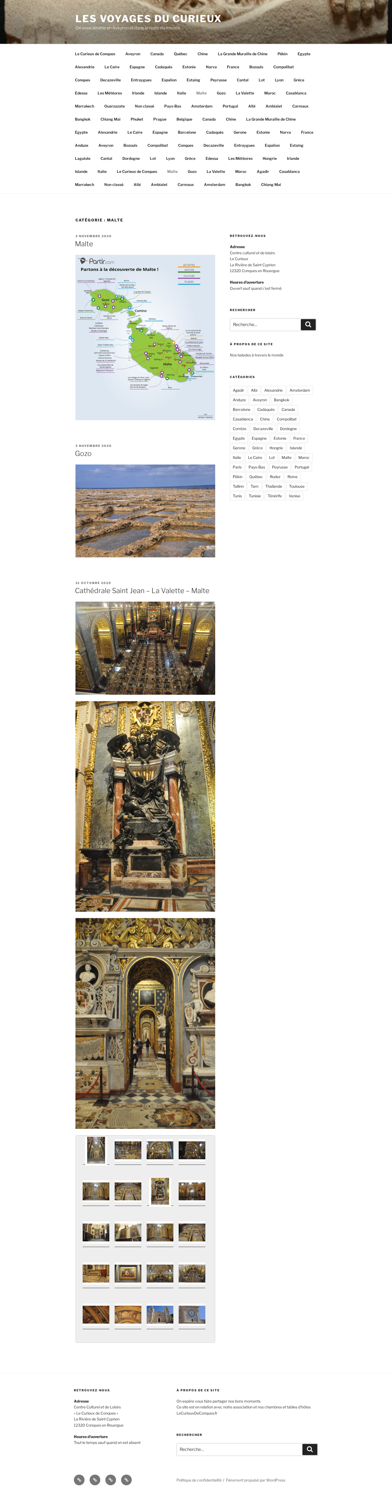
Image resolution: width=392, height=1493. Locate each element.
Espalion (169, 80)
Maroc (270, 93)
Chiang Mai (111, 119)
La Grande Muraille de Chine (242, 53)
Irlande (138, 93)
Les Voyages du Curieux (148, 19)
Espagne (137, 67)
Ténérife (275, 496)
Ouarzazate (114, 106)
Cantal (243, 80)
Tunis (237, 496)
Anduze (81, 145)
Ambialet (274, 106)
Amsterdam (202, 106)
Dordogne (131, 158)
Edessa (81, 93)
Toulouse (297, 486)
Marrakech (84, 106)
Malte (201, 93)
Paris (237, 467)
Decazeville (110, 80)
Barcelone (187, 132)
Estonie (189, 67)
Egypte (304, 53)
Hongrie (270, 158)
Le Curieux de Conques (95, 53)
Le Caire (112, 67)
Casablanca (296, 93)
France (233, 67)
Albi (251, 106)
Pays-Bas (172, 106)
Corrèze (239, 428)
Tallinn (238, 486)
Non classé (144, 106)
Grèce (299, 80)
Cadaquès (163, 67)
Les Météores (110, 93)
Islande (160, 93)
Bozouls (256, 67)
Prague (159, 119)
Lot (262, 80)
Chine (203, 53)
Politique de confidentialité (199, 1480)
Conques (82, 80)
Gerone (240, 132)
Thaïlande (273, 486)
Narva (211, 67)
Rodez (275, 476)
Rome (292, 476)
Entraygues (141, 80)
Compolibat (283, 67)
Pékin (282, 53)
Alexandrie (84, 67)
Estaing (193, 80)
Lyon (279, 80)
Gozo (221, 93)
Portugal (230, 106)
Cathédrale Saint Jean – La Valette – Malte (142, 590)
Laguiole (82, 158)
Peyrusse (218, 80)
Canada (157, 53)
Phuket (137, 119)
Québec (180, 53)
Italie (181, 93)
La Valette (245, 93)
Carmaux (300, 106)
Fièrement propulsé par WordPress (255, 1480)
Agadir (263, 171)
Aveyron (132, 53)
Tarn (254, 486)
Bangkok (82, 119)
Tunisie (255, 496)
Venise (294, 496)
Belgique (184, 119)
